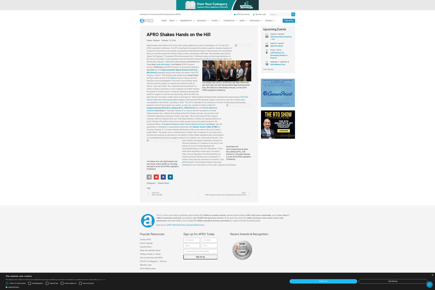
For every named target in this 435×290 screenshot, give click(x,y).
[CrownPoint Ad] (278, 93)
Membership (186, 21)
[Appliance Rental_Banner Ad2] (217, 5)
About (172, 21)
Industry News (163, 183)
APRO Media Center (148, 268)
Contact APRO (145, 240)
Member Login (145, 265)
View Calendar (268, 69)
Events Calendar (146, 243)
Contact (269, 21)
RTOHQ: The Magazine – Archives (153, 261)
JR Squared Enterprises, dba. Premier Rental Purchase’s (183, 124)
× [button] (432, 275)
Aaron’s (173, 78)
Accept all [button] (323, 281)
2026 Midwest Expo (277, 64)
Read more (102, 279)
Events (214, 21)
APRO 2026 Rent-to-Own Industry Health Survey (185, 225)
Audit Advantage (163, 64)
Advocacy (201, 21)
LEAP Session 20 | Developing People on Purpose (279, 55)
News (242, 21)
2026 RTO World (276, 46)
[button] (149, 177)
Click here (186, 165)
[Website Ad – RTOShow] (278, 124)
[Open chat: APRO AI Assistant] (429, 284)
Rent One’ (169, 62)
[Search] (293, 14)
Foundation (228, 21)
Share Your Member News (150, 250)
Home (164, 21)
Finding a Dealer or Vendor (150, 254)
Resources (255, 21)
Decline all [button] (393, 281)
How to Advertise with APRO (151, 258)
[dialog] (217, 281)
